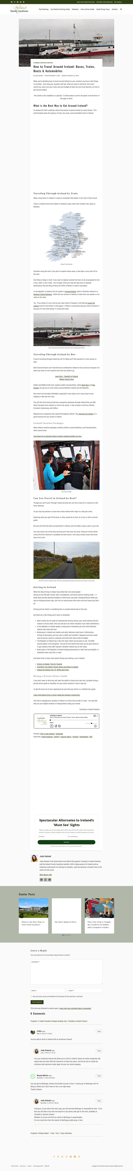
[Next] (111, 916)
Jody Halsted (39, 75)
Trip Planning (43, 9)
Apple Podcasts (47, 737)
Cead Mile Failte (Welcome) (104, 2)
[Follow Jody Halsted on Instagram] (45, 880)
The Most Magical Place (65, 922)
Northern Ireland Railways (42, 294)
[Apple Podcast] (75, 1156)
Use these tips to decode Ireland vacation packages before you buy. (57, 436)
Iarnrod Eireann (70, 291)
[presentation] (33, 908)
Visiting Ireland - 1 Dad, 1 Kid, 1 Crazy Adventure (55, 1133)
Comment (35, 962)
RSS (90, 737)
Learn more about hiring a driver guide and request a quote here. (56, 695)
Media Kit (47, 1166)
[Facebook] (11, 2)
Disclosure (23, 1166)
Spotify (56, 737)
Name (34, 990)
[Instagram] (14, 2)
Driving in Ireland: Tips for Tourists (49, 664)
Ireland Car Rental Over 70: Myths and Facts (53, 670)
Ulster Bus (85, 385)
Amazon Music (65, 737)
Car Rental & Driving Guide (60, 9)
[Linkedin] (23, 2)
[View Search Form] (121, 9)
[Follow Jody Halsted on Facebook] (41, 880)
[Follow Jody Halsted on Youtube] (49, 880)
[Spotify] (70, 1156)
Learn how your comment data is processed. (75, 1008)
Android (75, 737)
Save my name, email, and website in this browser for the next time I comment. (58, 996)
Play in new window (47, 734)
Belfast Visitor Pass (66, 379)
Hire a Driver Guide (87, 9)
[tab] (62, 935)
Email (71, 990)
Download (59, 734)
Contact (114, 9)
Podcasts (75, 9)
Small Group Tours (103, 9)
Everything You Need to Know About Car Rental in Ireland (57, 667)
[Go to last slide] (21, 916)
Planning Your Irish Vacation (43, 62)
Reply (99, 1031)
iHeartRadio (84, 737)
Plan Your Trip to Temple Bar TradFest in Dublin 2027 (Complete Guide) (99, 925)
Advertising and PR (38, 1166)
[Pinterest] (20, 2)
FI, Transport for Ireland (84, 414)
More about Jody (46, 875)
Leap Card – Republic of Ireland (66, 376)
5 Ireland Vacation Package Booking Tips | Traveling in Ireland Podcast (62, 1021)
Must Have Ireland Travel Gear (86, 2)
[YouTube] (17, 2)
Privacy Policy (14, 1166)
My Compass (118, 2)
